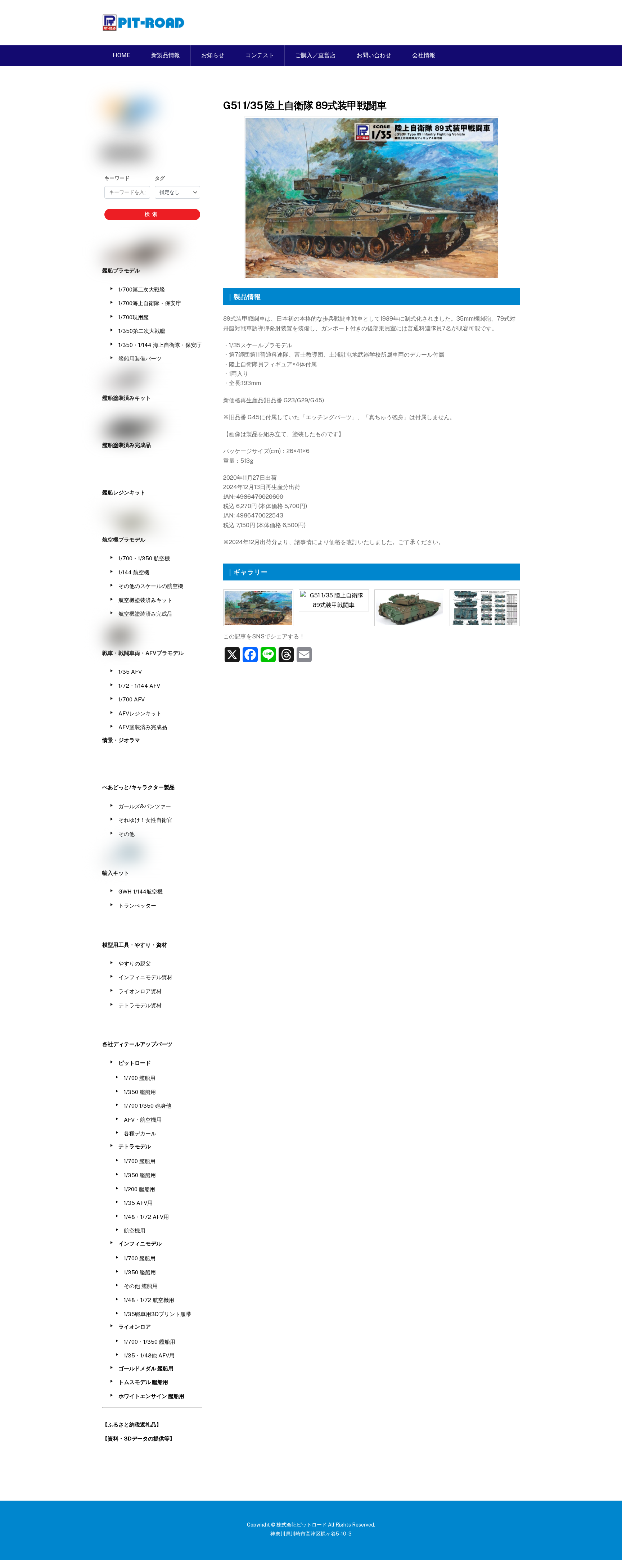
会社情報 (423, 55)
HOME (121, 55)
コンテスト (259, 55)
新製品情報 (165, 55)
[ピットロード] (144, 27)
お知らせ (212, 55)
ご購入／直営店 (315, 55)
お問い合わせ (374, 55)
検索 (152, 214)
